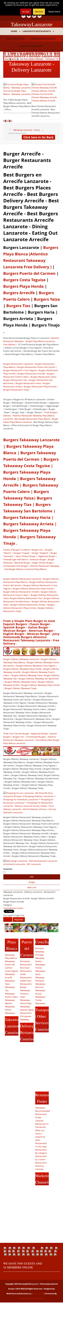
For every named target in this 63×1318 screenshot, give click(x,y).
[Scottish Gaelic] (29, 1254)
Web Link (31, 887)
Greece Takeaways (40, 963)
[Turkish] (52, 1254)
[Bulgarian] (29, 1248)
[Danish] (52, 1248)
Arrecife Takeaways (10, 979)
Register (18, 919)
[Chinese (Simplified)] (36, 1248)
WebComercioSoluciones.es (18, 1293)
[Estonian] (6, 1251)
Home (14, 31)
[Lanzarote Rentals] (31, 55)
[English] (6, 1248)
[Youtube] (14, 1046)
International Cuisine (13, 908)
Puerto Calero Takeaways (11, 998)
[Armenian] (24, 1248)
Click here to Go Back (38, 137)
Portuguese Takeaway (25, 1018)
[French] (10, 1251)
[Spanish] (42, 1254)
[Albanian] (15, 1248)
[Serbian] (34, 1254)
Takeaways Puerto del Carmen (10, 964)
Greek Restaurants (26, 976)
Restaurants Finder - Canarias (41, 1117)
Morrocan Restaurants (26, 969)
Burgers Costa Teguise (24, 279)
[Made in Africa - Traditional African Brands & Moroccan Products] (31, 927)
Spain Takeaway (39, 976)
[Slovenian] (38, 1254)
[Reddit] (8, 1071)
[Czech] (48, 1248)
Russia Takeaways (40, 995)
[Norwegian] (56, 1251)
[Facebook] (23, 16)
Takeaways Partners (31, 46)
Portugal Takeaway (39, 956)
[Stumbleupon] (14, 1071)
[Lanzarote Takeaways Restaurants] (39, 16)
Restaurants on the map (41, 1145)
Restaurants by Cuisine (41, 1158)
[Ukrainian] (56, 1254)
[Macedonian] (51, 1251)
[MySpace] (8, 1090)
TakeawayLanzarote (31, 24)
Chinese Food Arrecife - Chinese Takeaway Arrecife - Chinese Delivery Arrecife (45, 97)
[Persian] (6, 1254)
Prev (5, 120)
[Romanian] (20, 1254)
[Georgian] (14, 1251)
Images (31, 882)
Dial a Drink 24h (15, 38)
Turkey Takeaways (40, 1002)
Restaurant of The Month (41, 1125)
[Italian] (38, 1251)
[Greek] (24, 1251)
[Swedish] (47, 1254)
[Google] (8, 1046)
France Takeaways (40, 969)
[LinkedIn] (34, 16)
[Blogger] (14, 1065)
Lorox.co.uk (38, 1293)
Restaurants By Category (41, 1151)
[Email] (8, 1078)
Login (8, 919)
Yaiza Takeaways (10, 985)
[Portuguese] (15, 1254)
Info (32, 876)
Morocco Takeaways (40, 989)
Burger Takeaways (25, 989)
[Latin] (46, 1251)
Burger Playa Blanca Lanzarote (40, 341)
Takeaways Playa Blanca (11, 956)
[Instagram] (14, 1053)
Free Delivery (9, 344)
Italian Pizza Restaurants (26, 982)
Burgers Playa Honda (23, 286)
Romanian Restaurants (26, 963)
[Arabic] (20, 1248)
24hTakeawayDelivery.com (26, 1284)
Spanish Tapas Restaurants (26, 1011)
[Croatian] (43, 1248)
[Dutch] (57, 1248)
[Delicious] (8, 1065)
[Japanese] (42, 1251)
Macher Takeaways (10, 1005)
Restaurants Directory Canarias (41, 1166)
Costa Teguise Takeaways (11, 973)
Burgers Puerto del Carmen (29, 273)
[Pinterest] (8, 1059)
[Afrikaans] (11, 1248)
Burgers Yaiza (47, 299)
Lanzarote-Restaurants (36, 31)
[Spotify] (8, 1084)
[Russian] (24, 1254)
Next (10, 120)
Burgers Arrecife (19, 292)
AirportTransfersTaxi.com (31, 1298)
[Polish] (11, 1254)
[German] (19, 1251)
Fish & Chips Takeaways (26, 1005)
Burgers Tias (18, 305)
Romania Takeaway (39, 950)
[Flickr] (14, 1084)
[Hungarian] (29, 1251)
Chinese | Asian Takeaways (25, 997)
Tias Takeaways (10, 992)
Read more (54, 11)
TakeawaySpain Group (43, 38)
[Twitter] (29, 16)
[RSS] (14, 1078)
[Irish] (34, 1251)
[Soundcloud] (8, 1053)
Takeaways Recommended (42, 1109)
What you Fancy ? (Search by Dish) (40, 1135)
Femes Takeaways (10, 1011)
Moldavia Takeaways (40, 982)
